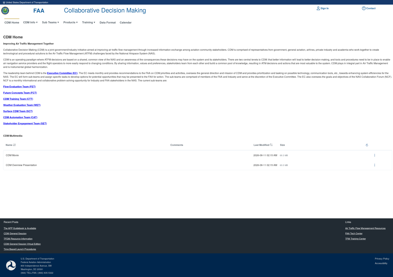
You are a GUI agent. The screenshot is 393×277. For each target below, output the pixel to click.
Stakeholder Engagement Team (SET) (25, 123)
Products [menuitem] (69, 22)
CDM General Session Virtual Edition (22, 243)
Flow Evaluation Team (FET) (19, 86)
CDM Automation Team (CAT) (20, 117)
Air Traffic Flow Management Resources (365, 228)
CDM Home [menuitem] (11, 22)
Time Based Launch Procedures (20, 249)
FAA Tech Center (353, 233)
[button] (323, 8)
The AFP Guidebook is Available (20, 228)
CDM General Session (15, 233)
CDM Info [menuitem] (29, 22)
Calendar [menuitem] (126, 22)
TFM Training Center (355, 238)
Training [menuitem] (87, 22)
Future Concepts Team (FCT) (20, 92)
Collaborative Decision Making (105, 9)
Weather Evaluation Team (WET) (22, 105)
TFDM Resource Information (18, 238)
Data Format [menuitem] (108, 22)
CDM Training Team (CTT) (18, 99)
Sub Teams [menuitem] (49, 22)
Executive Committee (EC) (62, 73)
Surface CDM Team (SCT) (18, 111)
